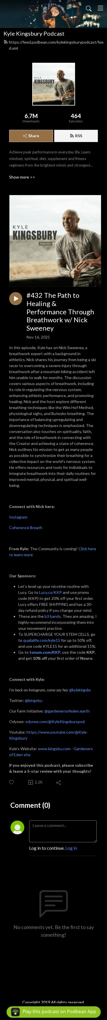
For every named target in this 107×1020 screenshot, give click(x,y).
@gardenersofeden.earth (67, 711)
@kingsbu (33, 700)
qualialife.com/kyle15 (41, 640)
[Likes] (12, 782)
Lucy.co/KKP (50, 592)
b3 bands (53, 616)
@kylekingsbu (80, 689)
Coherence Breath (25, 527)
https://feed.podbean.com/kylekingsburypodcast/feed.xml (56, 45)
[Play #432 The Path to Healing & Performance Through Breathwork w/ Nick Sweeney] (15, 298)
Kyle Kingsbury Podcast (33, 33)
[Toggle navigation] (100, 8)
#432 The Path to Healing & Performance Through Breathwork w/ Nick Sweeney (60, 311)
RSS (78, 135)
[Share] (59, 782)
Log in (71, 848)
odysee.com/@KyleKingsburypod (55, 721)
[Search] (89, 8)
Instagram (18, 517)
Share (33, 135)
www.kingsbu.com (54, 748)
